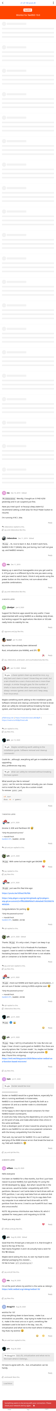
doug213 (11, 1355)
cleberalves (10, 498)
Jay (6, 861)
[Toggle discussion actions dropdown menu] (53, 3)
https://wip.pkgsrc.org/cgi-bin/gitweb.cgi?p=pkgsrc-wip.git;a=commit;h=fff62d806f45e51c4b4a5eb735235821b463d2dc (28, 901)
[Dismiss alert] (34, 1405)
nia (6, 544)
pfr (8, 747)
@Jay (23, 1185)
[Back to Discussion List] (2, 3)
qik (6, 888)
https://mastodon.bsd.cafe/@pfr (27, 718)
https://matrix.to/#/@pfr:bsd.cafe (15, 720)
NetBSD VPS (7, 839)
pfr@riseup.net (8, 718)
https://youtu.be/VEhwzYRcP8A (16, 893)
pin (8, 675)
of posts (27, 3)
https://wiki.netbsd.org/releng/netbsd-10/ (21, 1289)
